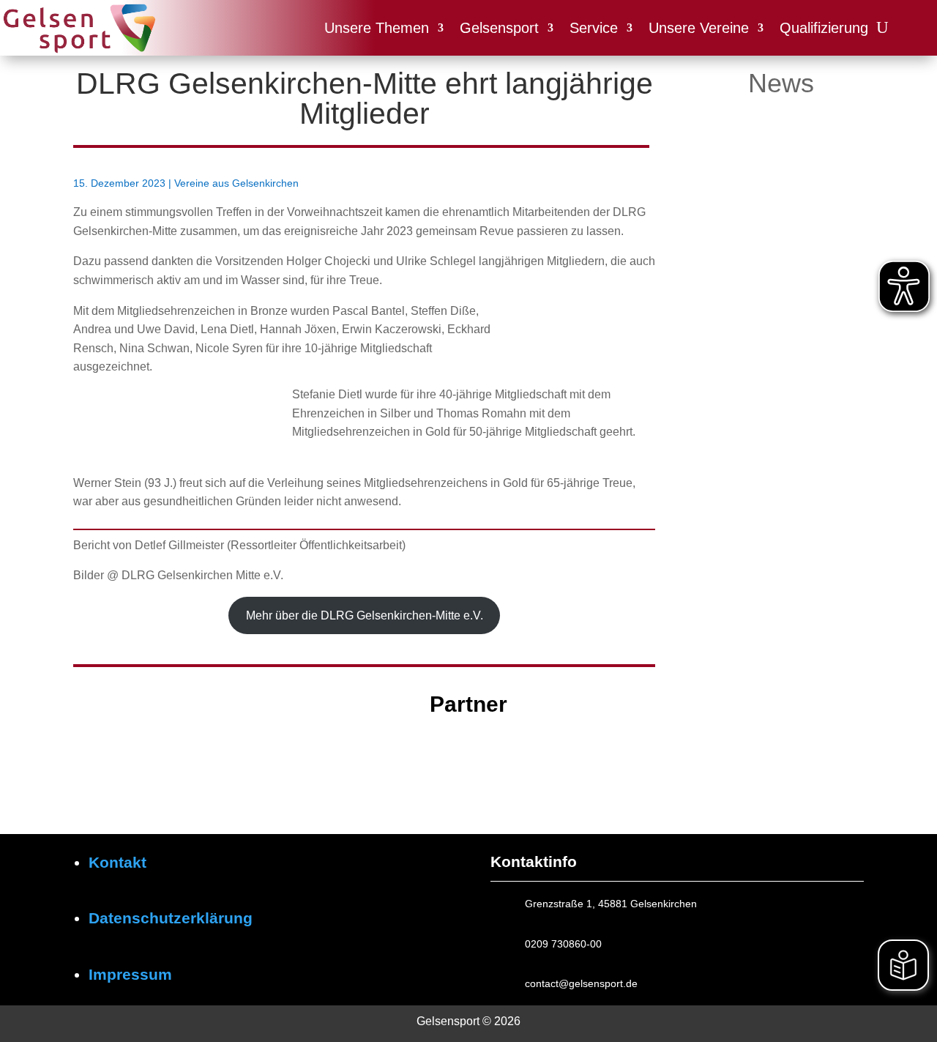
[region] (468, 764)
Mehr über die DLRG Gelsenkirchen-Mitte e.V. (364, 615)
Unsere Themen (376, 28)
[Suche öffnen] (882, 28)
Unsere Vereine (699, 28)
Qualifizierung (824, 28)
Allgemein (781, 278)
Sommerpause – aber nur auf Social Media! (772, 252)
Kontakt (117, 862)
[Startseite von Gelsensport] (78, 28)
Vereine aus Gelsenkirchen (236, 183)
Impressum (130, 974)
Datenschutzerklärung (171, 917)
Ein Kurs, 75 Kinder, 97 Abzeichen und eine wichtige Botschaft (777, 483)
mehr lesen (736, 296)
